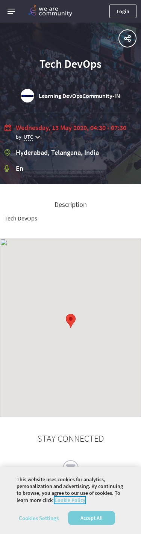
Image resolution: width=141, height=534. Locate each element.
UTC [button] (28, 136)
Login (123, 11)
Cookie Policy (70, 500)
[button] (11, 11)
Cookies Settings (39, 518)
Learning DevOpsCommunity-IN (79, 95)
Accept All (91, 517)
